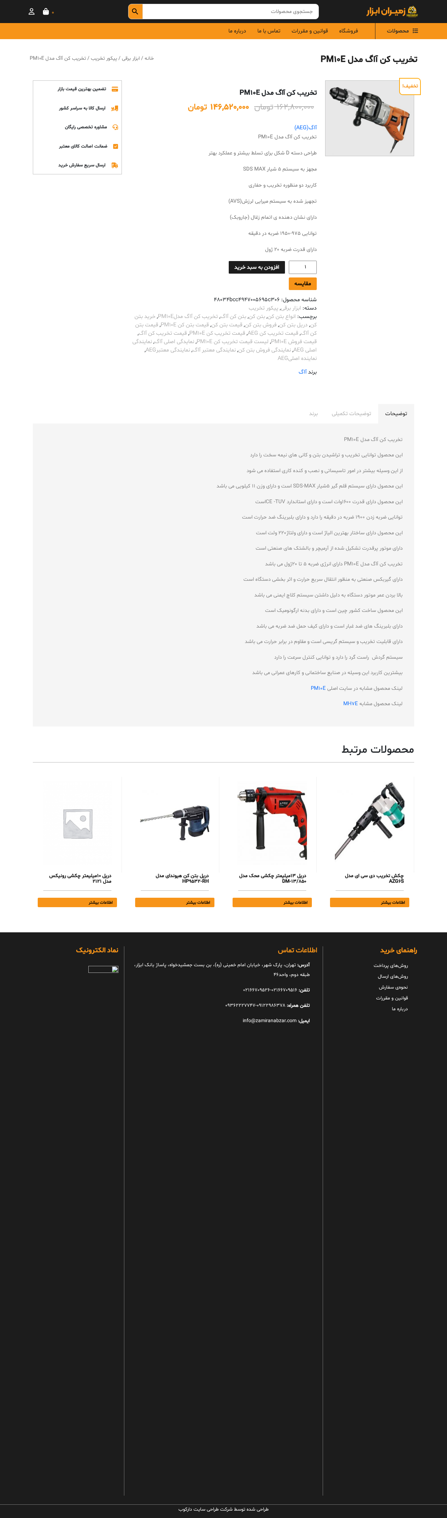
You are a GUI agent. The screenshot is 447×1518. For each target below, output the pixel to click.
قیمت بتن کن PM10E (185, 325)
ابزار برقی (131, 58)
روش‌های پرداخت (391, 965)
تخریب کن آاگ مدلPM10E (188, 316)
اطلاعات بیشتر (393, 902)
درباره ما (237, 31)
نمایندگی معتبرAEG (168, 350)
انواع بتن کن (282, 316)
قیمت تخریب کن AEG (273, 333)
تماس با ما (268, 31)
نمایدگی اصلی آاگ (174, 342)
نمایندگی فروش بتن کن (264, 350)
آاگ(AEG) (305, 128)
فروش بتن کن (261, 325)
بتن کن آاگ (233, 316)
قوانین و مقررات (310, 31)
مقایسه (302, 284)
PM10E (318, 688)
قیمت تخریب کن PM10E (217, 333)
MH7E (350, 704)
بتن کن (257, 316)
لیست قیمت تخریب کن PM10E (233, 342)
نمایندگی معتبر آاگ (214, 350)
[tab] (396, 414)
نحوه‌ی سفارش (393, 987)
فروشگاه (348, 31)
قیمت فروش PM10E (294, 342)
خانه (149, 58)
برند (313, 414)
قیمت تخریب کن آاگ (163, 333)
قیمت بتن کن (226, 325)
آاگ (303, 372)
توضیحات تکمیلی (351, 414)
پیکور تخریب (104, 58)
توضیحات (396, 414)
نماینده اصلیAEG (297, 358)
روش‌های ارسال (393, 976)
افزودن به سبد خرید (256, 267)
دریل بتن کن (293, 325)
